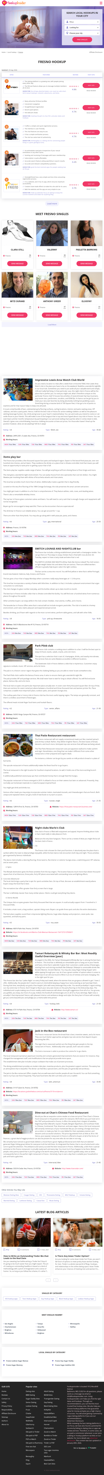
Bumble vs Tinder (50, 1435)
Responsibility (7, 1410)
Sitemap (5, 1417)
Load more (52, 203)
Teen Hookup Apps (29, 1299)
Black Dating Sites (50, 1406)
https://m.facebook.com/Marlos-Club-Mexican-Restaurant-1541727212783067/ (43, 932)
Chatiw (28, 1413)
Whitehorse (9, 1333)
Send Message (17, 263)
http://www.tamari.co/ (69, 1010)
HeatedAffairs (49, 1413)
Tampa (40, 1324)
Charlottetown (10, 1327)
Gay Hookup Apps (47, 1299)
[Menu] (101, 3)
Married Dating (9, 1201)
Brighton (8, 1330)
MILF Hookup (70, 1195)
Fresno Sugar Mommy (14, 1365)
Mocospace (30, 1450)
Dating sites (30, 1391)
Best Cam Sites (49, 1464)
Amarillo (40, 1327)
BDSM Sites (48, 1395)
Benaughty (30, 1456)
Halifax (73, 1327)
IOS (40, 1195)
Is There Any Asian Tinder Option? (72, 1256)
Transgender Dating (51, 1399)
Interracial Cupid (50, 1421)
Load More (52, 325)
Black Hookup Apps (66, 1299)
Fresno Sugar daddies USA (65, 1365)
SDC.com (47, 1446)
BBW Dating (30, 1395)
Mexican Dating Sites (11, 1195)
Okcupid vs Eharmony (34, 1443)
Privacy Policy (7, 1406)
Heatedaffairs (49, 1460)
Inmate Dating (85, 1195)
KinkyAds (47, 1410)
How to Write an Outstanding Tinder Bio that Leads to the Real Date (26, 1257)
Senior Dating (31, 1402)
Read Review (91, 91)
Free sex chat (31, 1446)
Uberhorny (30, 1424)
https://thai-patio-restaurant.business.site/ (75, 807)
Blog (7, 1250)
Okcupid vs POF (32, 1435)
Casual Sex (40, 1201)
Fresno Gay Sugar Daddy (64, 1361)
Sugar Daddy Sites (33, 1399)
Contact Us (6, 1399)
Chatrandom (49, 1428)
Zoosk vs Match (50, 1432)
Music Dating (54, 1201)
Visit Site (91, 85)
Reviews (5, 1395)
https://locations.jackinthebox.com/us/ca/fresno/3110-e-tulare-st (38, 1092)
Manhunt (47, 1456)
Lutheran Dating (26, 1201)
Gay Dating (48, 1402)
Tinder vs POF (49, 1443)
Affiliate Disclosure (9, 1413)
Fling (27, 1460)
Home (4, 1391)
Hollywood (41, 1330)
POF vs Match (31, 1439)
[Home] (14, 3)
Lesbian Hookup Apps (86, 1299)
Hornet (46, 1424)
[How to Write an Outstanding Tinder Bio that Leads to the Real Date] (26, 1232)
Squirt (28, 1464)
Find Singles (82, 39)
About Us (5, 1424)
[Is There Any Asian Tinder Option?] (77, 1232)
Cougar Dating (29, 1195)
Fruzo (28, 1410)
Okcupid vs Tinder (33, 1432)
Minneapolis (75, 1324)
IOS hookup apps (11, 1299)
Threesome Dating (53, 1195)
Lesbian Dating (31, 1406)
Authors (5, 1421)
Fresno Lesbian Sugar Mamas (17, 1361)
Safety (4, 1402)
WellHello (29, 1421)
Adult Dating (49, 1391)
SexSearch (30, 1428)
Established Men (50, 1417)
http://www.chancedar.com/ (72, 1168)
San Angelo (9, 1324)
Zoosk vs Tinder (50, 1439)
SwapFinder (30, 1417)
